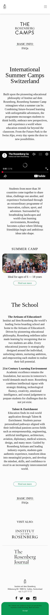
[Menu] (45, 6)
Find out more (25, 283)
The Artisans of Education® (25, 316)
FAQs (25, 48)
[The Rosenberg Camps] (4, 6)
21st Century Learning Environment (25, 368)
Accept (25, 611)
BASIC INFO (25, 44)
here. (37, 607)
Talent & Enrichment (25, 409)
